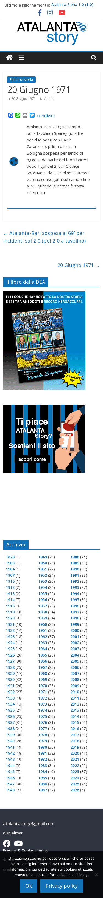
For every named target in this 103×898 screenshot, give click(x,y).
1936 (10, 716)
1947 (10, 783)
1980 (42, 747)
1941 (10, 747)
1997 (74, 612)
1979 (42, 740)
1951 (42, 569)
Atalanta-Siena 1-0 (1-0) (72, 5)
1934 (10, 704)
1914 (10, 599)
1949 (42, 556)
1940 (10, 740)
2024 (74, 777)
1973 (42, 704)
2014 (74, 716)
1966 (42, 661)
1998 (74, 618)
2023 (74, 771)
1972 (42, 698)
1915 (10, 606)
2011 (74, 698)
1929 (10, 673)
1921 (10, 624)
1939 (10, 734)
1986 (42, 783)
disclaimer (13, 833)
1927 (10, 661)
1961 (42, 630)
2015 (74, 722)
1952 (42, 575)
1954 (42, 587)
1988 (74, 556)
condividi (46, 115)
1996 (74, 606)
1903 (10, 562)
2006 (74, 667)
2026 (74, 789)
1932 (10, 691)
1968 (42, 673)
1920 (10, 618)
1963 (42, 642)
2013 (74, 710)
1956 (42, 599)
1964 (42, 648)
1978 (42, 734)
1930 (10, 679)
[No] (96, 874)
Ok (28, 885)
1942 (10, 753)
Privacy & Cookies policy (26, 850)
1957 (42, 606)
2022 (74, 765)
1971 (42, 691)
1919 (10, 612)
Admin (49, 98)
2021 (74, 759)
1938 (10, 728)
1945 (10, 771)
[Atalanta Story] (9, 58)
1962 (42, 636)
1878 (10, 556)
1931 (10, 685)
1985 (42, 777)
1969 (42, 679)
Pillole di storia (21, 79)
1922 (10, 630)
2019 (74, 747)
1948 (10, 789)
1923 (10, 636)
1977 (42, 728)
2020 (74, 753)
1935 (10, 710)
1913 (10, 593)
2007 (74, 673)
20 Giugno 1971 (78, 265)
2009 (74, 685)
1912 (10, 587)
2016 (74, 728)
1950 (42, 562)
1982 (42, 759)
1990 (74, 569)
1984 (42, 771)
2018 (74, 740)
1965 (42, 655)
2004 (74, 655)
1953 (42, 581)
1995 (74, 599)
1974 (42, 710)
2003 (74, 648)
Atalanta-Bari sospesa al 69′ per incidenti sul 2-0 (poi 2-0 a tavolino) (44, 237)
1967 (42, 667)
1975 (42, 716)
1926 (10, 655)
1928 (10, 667)
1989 (74, 562)
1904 (10, 569)
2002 (74, 642)
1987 (42, 789)
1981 (42, 753)
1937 (10, 722)
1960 (42, 624)
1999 (74, 624)
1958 (42, 612)
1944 (10, 765)
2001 (74, 636)
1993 (74, 587)
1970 (42, 685)
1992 (74, 581)
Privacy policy (62, 885)
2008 (74, 679)
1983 (42, 765)
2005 (74, 661)
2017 (74, 734)
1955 (42, 593)
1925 (10, 648)
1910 (10, 581)
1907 (10, 575)
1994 (74, 593)
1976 (42, 722)
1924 (10, 642)
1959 (42, 618)
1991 (74, 575)
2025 (74, 783)
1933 (10, 698)
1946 (10, 777)
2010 (74, 691)
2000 (74, 630)
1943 (10, 759)
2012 (74, 704)
